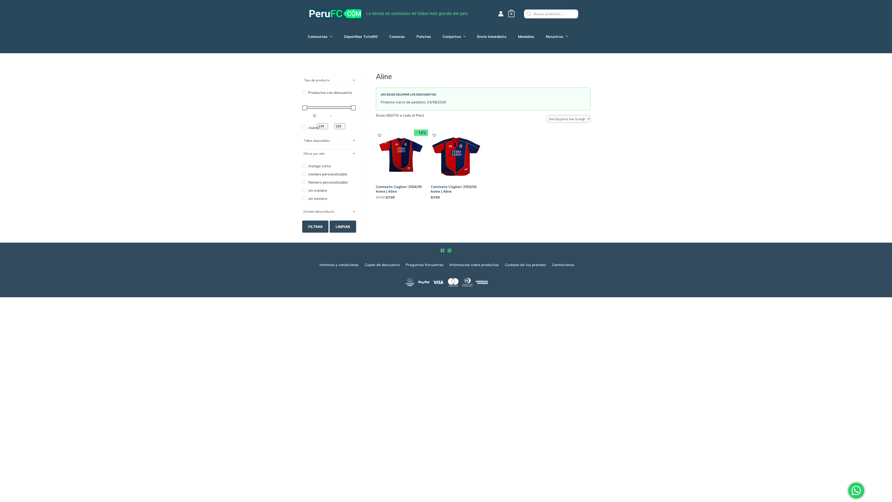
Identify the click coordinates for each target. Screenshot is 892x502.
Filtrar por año (314, 154)
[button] (379, 135)
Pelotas (423, 37)
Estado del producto (319, 211)
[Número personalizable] (304, 182)
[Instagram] (449, 250)
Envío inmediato (491, 37)
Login (305, 50)
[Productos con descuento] (304, 92)
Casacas (397, 37)
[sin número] (304, 198)
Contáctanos (563, 265)
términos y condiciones (339, 265)
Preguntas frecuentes (424, 265)
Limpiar (343, 227)
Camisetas (318, 37)
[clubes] (304, 127)
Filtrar (315, 227)
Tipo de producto (317, 80)
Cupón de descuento (382, 265)
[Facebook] (442, 250)
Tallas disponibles (317, 141)
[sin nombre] (304, 190)
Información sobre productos (474, 265)
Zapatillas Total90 (361, 37)
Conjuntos (452, 37)
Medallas (526, 37)
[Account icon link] (501, 14)
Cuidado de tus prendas (525, 265)
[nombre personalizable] (304, 174)
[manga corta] (304, 166)
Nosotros (554, 37)
